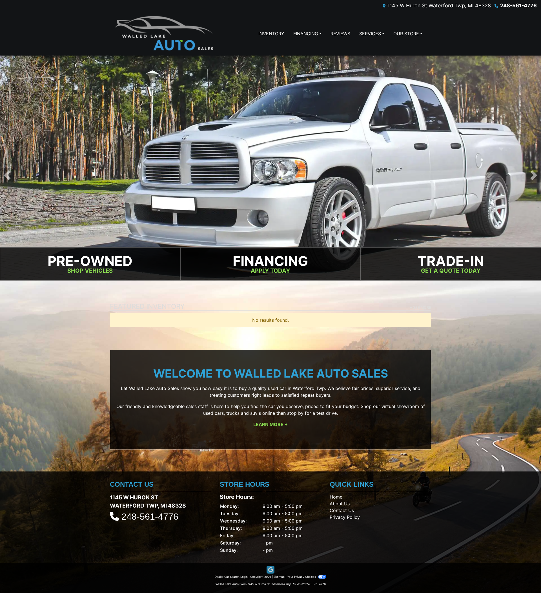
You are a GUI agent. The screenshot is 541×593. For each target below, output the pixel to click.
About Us (340, 503)
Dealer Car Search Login (231, 576)
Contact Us (342, 510)
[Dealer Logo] (164, 33)
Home (336, 497)
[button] (7, 175)
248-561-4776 (518, 5)
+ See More (420, 307)
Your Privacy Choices (302, 576)
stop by (295, 413)
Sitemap (279, 576)
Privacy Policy (345, 517)
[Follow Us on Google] (270, 570)
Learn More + (270, 424)
